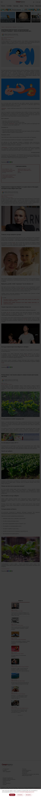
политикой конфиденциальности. (26, 791)
